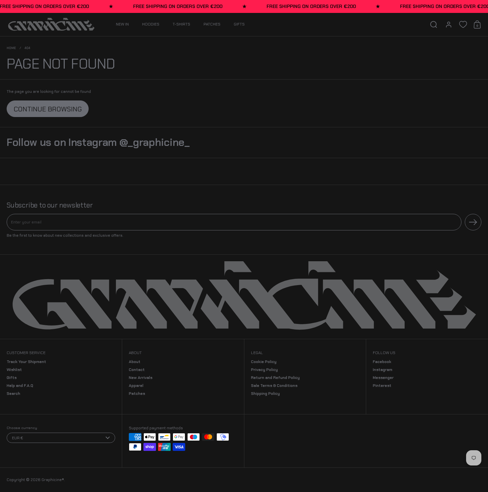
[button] (433, 24)
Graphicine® (52, 479)
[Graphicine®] (51, 24)
